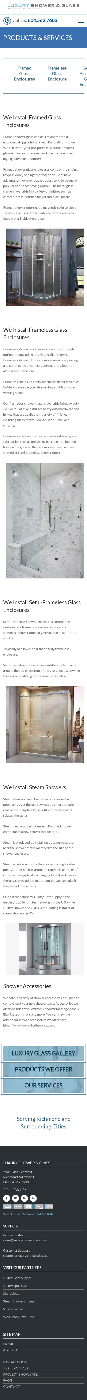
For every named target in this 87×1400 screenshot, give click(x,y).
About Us (11, 1350)
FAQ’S (7, 1380)
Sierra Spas (11, 1293)
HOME (8, 1344)
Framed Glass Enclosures (24, 73)
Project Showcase (20, 1374)
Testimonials (15, 1368)
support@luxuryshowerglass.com (27, 1255)
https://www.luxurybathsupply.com (28, 1025)
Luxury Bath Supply (17, 1278)
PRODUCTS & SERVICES (21, 1356)
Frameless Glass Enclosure (57, 73)
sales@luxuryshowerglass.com (25, 1240)
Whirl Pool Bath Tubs (18, 1317)
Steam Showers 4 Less (19, 1301)
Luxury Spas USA (15, 1286)
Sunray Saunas (13, 1309)
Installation (15, 1362)
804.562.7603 (42, 20)
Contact (11, 1386)
